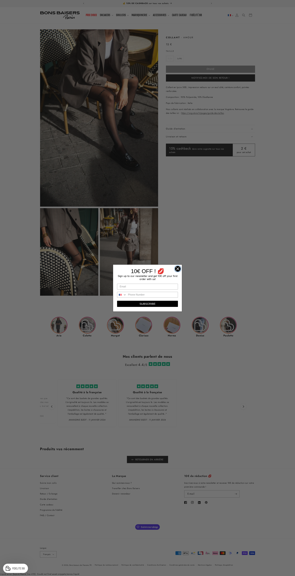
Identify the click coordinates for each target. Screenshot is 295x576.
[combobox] (121, 295)
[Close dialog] (177, 268)
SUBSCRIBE (147, 303)
